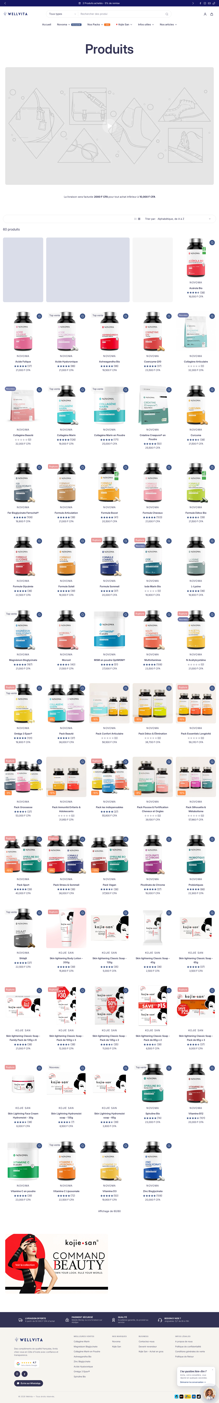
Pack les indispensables (109, 807)
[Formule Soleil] (66, 556)
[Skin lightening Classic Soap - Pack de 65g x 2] (153, 1005)
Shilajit (23, 958)
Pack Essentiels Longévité (196, 733)
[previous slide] (5, 3)
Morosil (66, 660)
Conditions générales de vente (190, 1351)
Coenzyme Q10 (152, 361)
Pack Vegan (109, 884)
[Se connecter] (205, 14)
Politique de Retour (184, 1356)
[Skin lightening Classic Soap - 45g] (153, 928)
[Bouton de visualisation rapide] (212, 242)
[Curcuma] (196, 405)
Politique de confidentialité (188, 1346)
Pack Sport (23, 884)
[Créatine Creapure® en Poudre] (153, 405)
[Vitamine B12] (196, 1083)
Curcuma (196, 435)
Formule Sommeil (109, 586)
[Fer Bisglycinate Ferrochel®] (23, 482)
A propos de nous (183, 1341)
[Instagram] (205, 3)
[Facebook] (200, 3)
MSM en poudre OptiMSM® (109, 660)
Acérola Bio (195, 288)
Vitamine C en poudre (23, 1191)
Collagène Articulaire (196, 361)
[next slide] (193, 3)
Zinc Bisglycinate (153, 1191)
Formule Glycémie (23, 586)
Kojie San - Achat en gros (151, 1351)
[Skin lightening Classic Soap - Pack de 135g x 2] (109, 1005)
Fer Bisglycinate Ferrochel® (23, 512)
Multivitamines (152, 660)
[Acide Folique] (23, 331)
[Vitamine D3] (109, 1161)
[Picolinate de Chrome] (153, 854)
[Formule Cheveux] (153, 482)
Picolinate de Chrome (153, 884)
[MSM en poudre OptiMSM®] (109, 630)
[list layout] (135, 218)
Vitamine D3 (109, 1191)
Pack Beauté (66, 733)
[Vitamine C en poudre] (23, 1161)
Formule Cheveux (153, 512)
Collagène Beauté (23, 435)
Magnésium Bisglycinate (23, 660)
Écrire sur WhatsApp (30, 1383)
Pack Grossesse (23, 807)
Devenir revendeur (148, 1346)
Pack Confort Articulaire (109, 733)
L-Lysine (196, 586)
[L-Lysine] (196, 556)
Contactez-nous (146, 1341)
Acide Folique (23, 361)
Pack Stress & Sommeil (66, 884)
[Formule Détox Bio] (196, 482)
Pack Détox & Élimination (153, 733)
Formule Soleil (66, 586)
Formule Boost (109, 512)
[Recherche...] (167, 14)
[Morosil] (66, 630)
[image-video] (109, 126)
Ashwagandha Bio (109, 361)
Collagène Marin (66, 435)
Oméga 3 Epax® (23, 733)
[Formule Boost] (109, 482)
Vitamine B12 (195, 1113)
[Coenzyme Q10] (153, 331)
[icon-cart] (211, 14)
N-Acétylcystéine (196, 660)
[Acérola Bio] (196, 258)
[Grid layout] (139, 218)
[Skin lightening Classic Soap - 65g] (196, 928)
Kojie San (116, 1346)
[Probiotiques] (196, 854)
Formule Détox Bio (195, 512)
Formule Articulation (66, 512)
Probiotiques (196, 884)
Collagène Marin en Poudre (109, 435)
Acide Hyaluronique (66, 361)
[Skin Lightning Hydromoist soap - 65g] (109, 1083)
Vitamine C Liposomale (66, 1191)
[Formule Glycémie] (23, 556)
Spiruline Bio (153, 1113)
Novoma (116, 1341)
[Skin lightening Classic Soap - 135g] (109, 928)
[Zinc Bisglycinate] (153, 1161)
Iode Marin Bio (153, 586)
